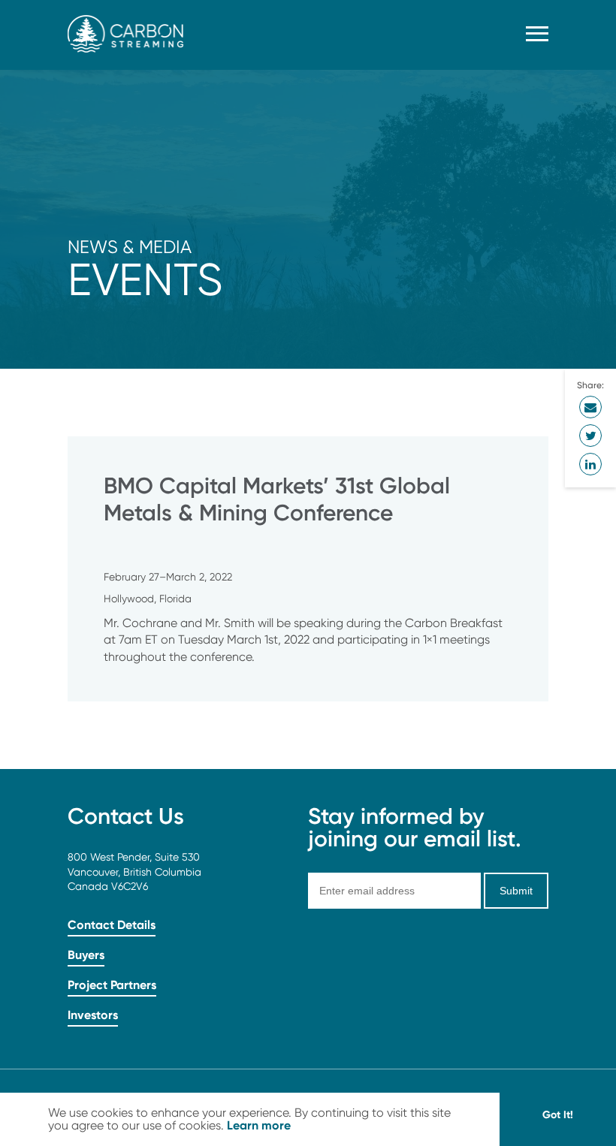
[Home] (125, 48)
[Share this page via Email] (590, 407)
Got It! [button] (557, 1114)
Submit (516, 891)
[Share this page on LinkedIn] (590, 464)
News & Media (130, 247)
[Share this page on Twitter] (590, 435)
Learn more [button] (259, 1124)
